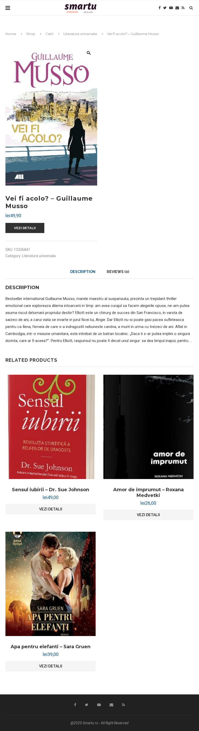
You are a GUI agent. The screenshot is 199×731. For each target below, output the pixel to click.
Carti (49, 34)
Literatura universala (80, 34)
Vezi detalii (25, 228)
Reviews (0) (118, 272)
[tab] (83, 271)
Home (10, 34)
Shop (30, 34)
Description (82, 272)
